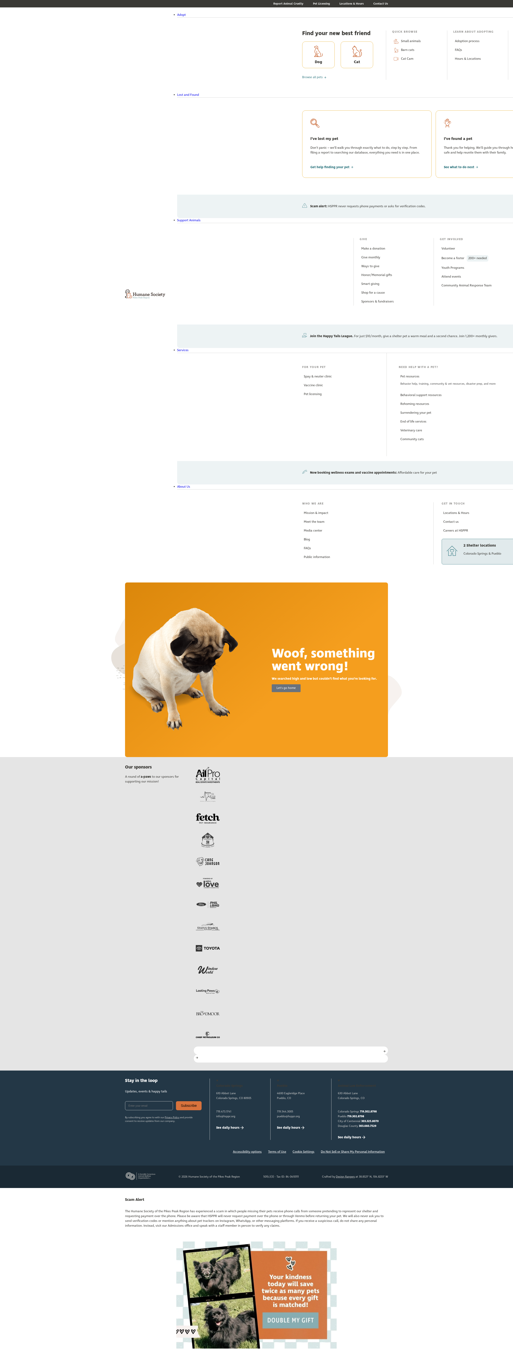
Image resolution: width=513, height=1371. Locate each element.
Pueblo (351, 1116)
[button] (267, 15)
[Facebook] (130, 1153)
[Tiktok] (183, 1153)
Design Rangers (345, 1177)
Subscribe (189, 1106)
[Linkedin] (156, 1153)
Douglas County (357, 1126)
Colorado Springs (357, 1111)
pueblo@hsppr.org (288, 1116)
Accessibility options (247, 1152)
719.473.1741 (223, 1111)
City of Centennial (358, 1121)
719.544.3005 (285, 1111)
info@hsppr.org (225, 1116)
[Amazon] (170, 1153)
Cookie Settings (303, 1152)
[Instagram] (143, 1153)
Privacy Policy (172, 1117)
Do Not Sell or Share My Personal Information (353, 1152)
